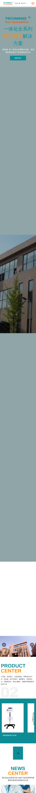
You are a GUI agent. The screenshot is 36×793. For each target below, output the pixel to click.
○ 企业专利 (14, 621)
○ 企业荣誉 (4, 621)
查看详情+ (18, 58)
